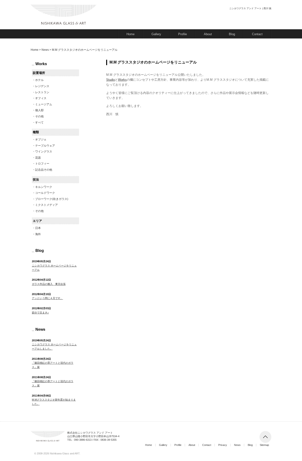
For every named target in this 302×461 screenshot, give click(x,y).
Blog (232, 34)
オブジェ (40, 139)
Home (130, 34)
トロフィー (42, 163)
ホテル (39, 80)
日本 (38, 228)
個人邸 (39, 110)
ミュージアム (43, 104)
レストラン (42, 92)
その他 (39, 116)
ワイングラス (43, 151)
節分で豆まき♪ (40, 312)
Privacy (222, 445)
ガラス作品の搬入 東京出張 (49, 284)
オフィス (40, 98)
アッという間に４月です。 (47, 298)
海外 (38, 234)
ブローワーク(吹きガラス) (51, 199)
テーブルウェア (45, 145)
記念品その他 (43, 169)
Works (122, 79)
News (237, 445)
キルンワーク (43, 187)
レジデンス (42, 86)
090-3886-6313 (83, 439)
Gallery (156, 34)
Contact (257, 34)
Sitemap (264, 445)
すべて (39, 122)
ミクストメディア (46, 205)
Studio (110, 79)
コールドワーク (45, 193)
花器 (38, 157)
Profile (182, 34)
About (208, 34)
